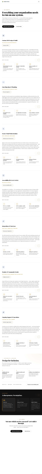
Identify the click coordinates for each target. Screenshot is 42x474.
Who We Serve (27, 431)
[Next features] (39, 60)
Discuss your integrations (7, 231)
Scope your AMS (5, 45)
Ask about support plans (7, 322)
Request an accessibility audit (33, 384)
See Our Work (19, 26)
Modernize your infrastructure (8, 138)
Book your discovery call (8, 26)
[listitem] (8, 404)
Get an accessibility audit (7, 185)
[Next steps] (39, 395)
